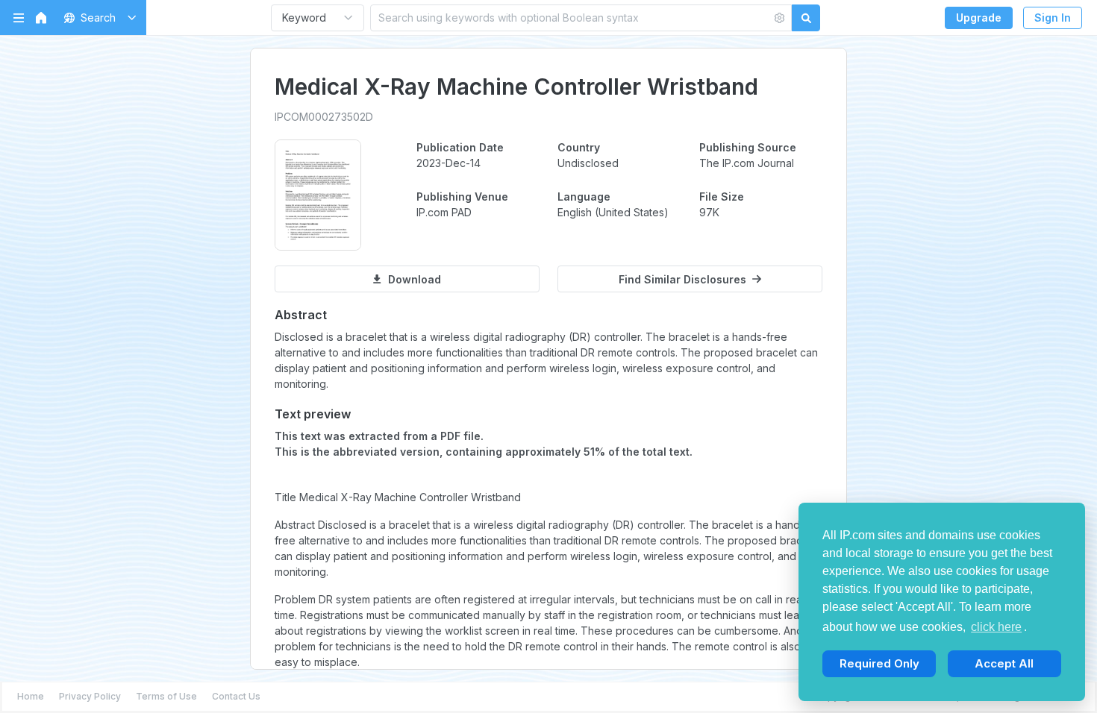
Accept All (1004, 663)
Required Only (879, 663)
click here (996, 627)
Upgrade (978, 17)
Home (30, 696)
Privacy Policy (90, 696)
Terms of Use (166, 696)
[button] (97, 17)
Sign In (1052, 17)
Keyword (304, 17)
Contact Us (236, 696)
